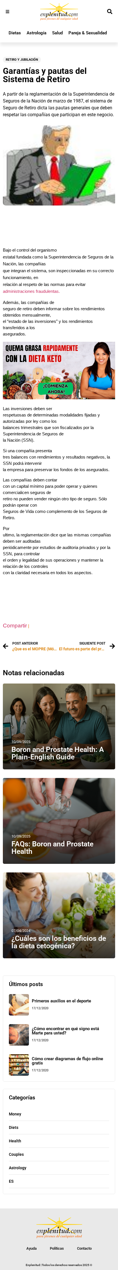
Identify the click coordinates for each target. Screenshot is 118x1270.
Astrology (17, 1168)
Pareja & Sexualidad (87, 32)
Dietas (15, 32)
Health (15, 1141)
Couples (16, 1154)
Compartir (15, 626)
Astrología (36, 32)
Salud (57, 32)
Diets (13, 1127)
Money (15, 1114)
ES (11, 1181)
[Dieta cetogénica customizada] (59, 398)
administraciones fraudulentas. (31, 291)
